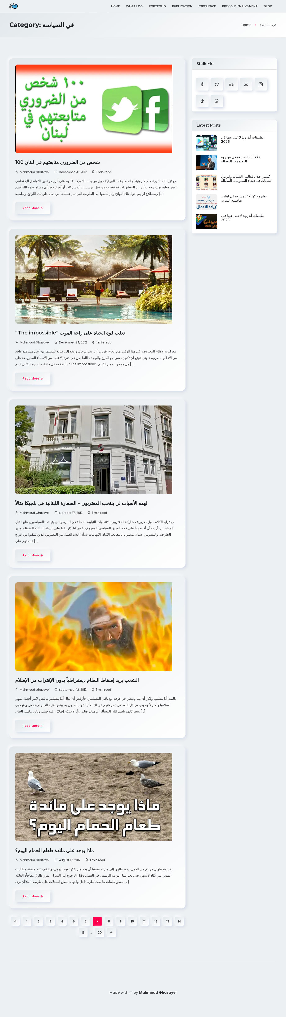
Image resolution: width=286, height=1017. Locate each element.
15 (83, 932)
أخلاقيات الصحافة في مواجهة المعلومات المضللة (241, 159)
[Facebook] (202, 84)
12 (156, 921)
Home (115, 6)
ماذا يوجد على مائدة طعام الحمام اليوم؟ (55, 850)
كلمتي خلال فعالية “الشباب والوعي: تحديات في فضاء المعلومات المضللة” (246, 179)
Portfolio (157, 6)
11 (144, 921)
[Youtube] (246, 84)
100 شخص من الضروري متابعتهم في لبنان (58, 162)
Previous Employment (240, 6)
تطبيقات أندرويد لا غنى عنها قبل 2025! (242, 218)
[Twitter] (217, 84)
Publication (182, 6)
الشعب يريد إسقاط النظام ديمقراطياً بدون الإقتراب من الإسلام (77, 680)
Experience (207, 6)
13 (167, 921)
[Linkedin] (231, 84)
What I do (134, 6)
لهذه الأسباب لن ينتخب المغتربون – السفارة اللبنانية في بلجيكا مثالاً (82, 503)
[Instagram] (261, 84)
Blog (268, 6)
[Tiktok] (202, 101)
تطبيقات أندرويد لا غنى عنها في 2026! (242, 139)
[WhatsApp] (217, 101)
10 (132, 921)
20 (100, 932)
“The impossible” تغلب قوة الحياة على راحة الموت (70, 333)
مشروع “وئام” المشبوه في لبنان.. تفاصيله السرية (244, 198)
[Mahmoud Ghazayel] (13, 6)
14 (179, 921)
